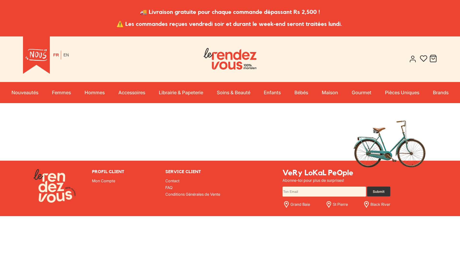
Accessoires (131, 92)
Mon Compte (103, 180)
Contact (172, 180)
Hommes (95, 92)
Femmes (61, 92)
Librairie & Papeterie (181, 92)
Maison (330, 92)
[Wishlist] (423, 59)
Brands (440, 92)
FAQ (168, 187)
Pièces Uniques (402, 92)
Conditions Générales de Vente (192, 194)
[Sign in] (412, 59)
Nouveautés (25, 92)
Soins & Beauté (233, 92)
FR (56, 55)
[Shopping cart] (433, 59)
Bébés (301, 92)
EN (66, 55)
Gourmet (361, 92)
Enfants (272, 92)
